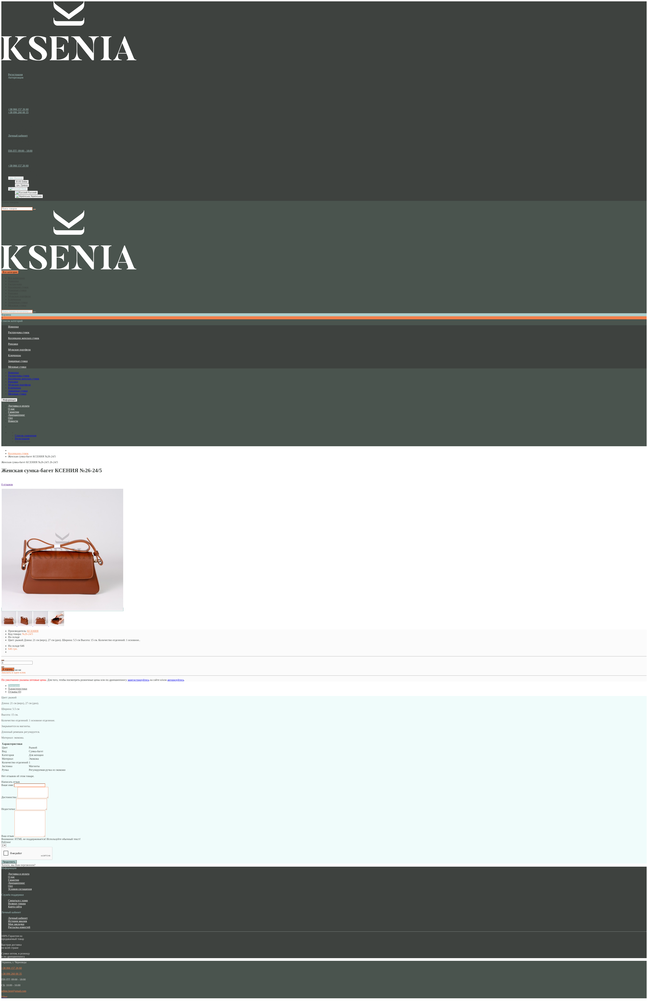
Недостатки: (8, 809)
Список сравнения (25, 141)
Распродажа (15, 284)
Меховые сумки (17, 305)
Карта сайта (15, 906)
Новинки (13, 281)
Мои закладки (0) (25, 138)
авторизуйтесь (175, 679)
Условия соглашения (20, 889)
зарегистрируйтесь (138, 679)
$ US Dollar (21, 181)
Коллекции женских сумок (23, 338)
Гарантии (13, 411)
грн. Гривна (22, 185)
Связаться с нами (18, 900)
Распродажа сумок (18, 332)
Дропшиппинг (16, 414)
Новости (13, 421)
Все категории (16, 278)
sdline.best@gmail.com (13, 991)
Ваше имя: (7, 785)
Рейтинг (6, 842)
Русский (31, 192)
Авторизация (15, 77)
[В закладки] (16, 670)
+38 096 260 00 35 (18, 112)
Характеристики (17, 688)
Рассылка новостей (19, 927)
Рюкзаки (13, 293)
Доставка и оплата (18, 405)
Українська (36, 196)
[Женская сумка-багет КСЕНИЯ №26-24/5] (62, 609)
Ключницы (14, 299)
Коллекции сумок (18, 287)
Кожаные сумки (17, 290)
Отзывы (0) (14, 691)
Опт (10, 418)
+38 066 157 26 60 (18, 109)
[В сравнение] (19, 670)
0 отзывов (7, 484)
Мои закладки (16, 924)
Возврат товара (17, 903)
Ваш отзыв (7, 836)
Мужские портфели (19, 296)
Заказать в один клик (13, 672)
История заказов (17, 921)
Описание (14, 685)
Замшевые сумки (18, 302)
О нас (11, 408)
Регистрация (15, 74)
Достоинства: (9, 797)
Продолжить (9, 862)
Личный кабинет (18, 918)
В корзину (8, 669)
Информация (9, 400)
